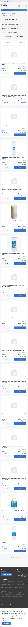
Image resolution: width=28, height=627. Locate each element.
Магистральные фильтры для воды (11, 28)
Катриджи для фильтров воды (10, 24)
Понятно (6, 623)
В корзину (20, 73)
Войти (10, 1)
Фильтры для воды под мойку (10, 32)
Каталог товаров (8, 10)
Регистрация (3, 1)
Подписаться (7, 574)
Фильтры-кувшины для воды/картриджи (13, 36)
